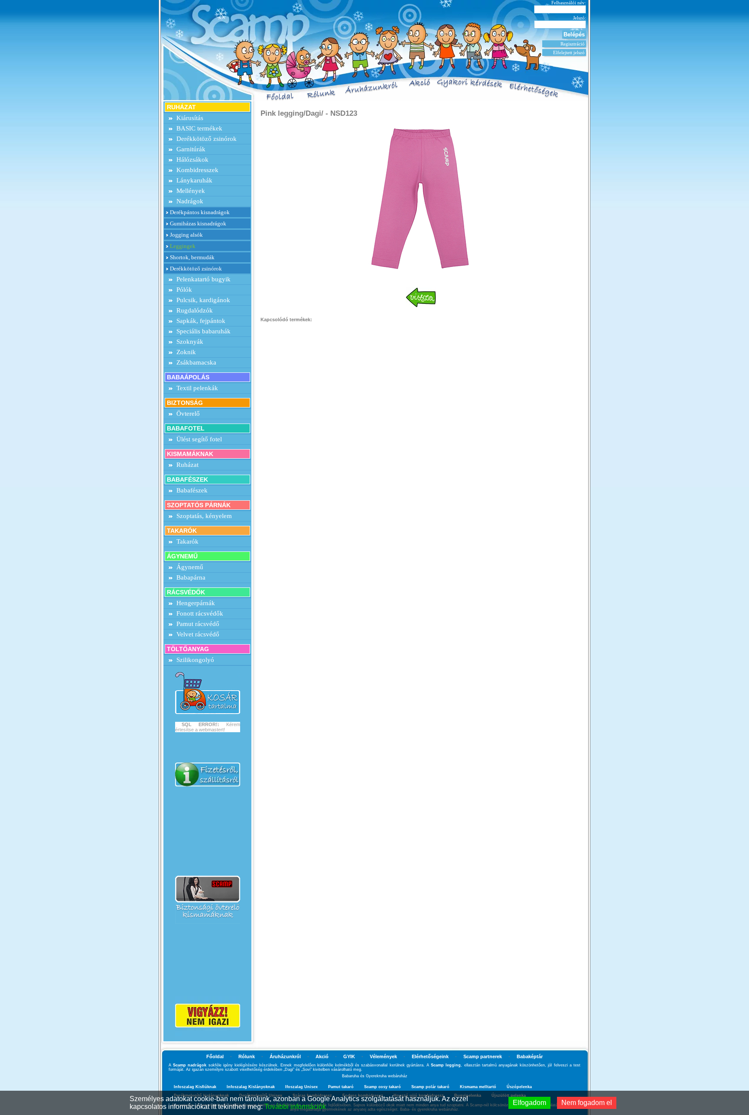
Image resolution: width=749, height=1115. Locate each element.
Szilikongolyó (195, 659)
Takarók (187, 541)
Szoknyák (189, 341)
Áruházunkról (285, 1056)
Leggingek (182, 246)
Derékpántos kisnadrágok (200, 212)
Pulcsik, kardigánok (203, 300)
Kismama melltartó (478, 1087)
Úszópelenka (519, 1087)
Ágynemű (189, 567)
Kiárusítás (189, 117)
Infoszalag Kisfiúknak (195, 1087)
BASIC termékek (199, 128)
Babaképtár (530, 1056)
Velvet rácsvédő (197, 634)
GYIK (349, 1056)
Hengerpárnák (195, 603)
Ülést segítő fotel (199, 439)
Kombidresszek (197, 169)
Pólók (184, 289)
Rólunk (246, 1056)
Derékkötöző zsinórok (206, 138)
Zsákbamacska (196, 362)
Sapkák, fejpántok (200, 320)
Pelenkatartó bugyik (203, 279)
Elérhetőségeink (430, 1056)
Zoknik (186, 352)
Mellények (190, 190)
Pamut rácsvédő (197, 623)
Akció (322, 1056)
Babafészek (192, 490)
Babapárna (190, 577)
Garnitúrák (190, 149)
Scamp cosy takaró (382, 1087)
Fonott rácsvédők (199, 613)
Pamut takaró (341, 1087)
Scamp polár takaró (430, 1087)
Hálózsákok (192, 159)
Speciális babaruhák (203, 331)
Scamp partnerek (482, 1056)
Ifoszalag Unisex (301, 1087)
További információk (295, 1106)
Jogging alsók (186, 234)
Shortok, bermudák (192, 257)
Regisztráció (572, 43)
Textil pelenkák (197, 388)
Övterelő (188, 413)
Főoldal (215, 1056)
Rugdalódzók (194, 310)
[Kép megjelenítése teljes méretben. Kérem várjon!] (420, 198)
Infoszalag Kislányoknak (251, 1087)
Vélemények (383, 1056)
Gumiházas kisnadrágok (198, 223)
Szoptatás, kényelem (204, 515)
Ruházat (187, 464)
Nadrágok (189, 201)
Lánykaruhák (194, 180)
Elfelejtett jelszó (569, 52)
